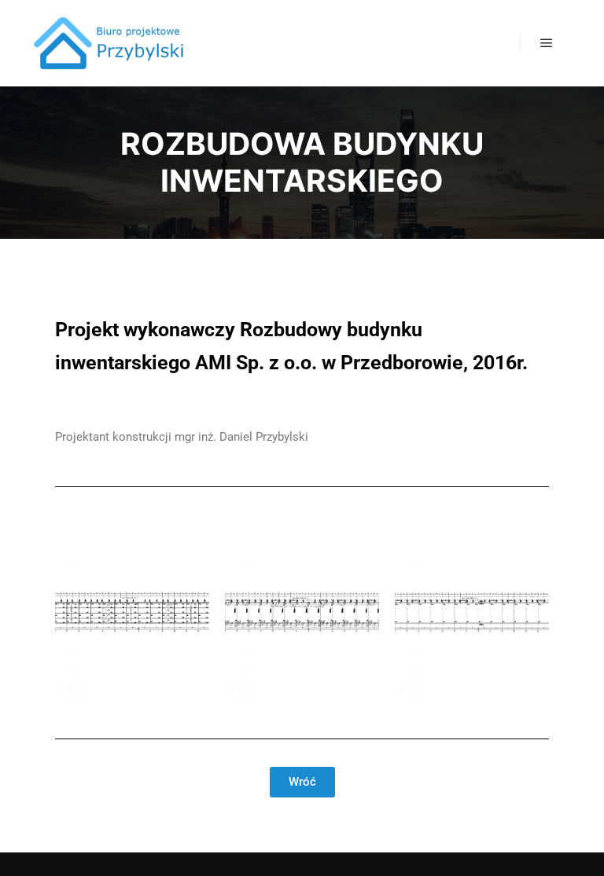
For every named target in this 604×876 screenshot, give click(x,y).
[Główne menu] (546, 43)
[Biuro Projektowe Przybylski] (110, 43)
